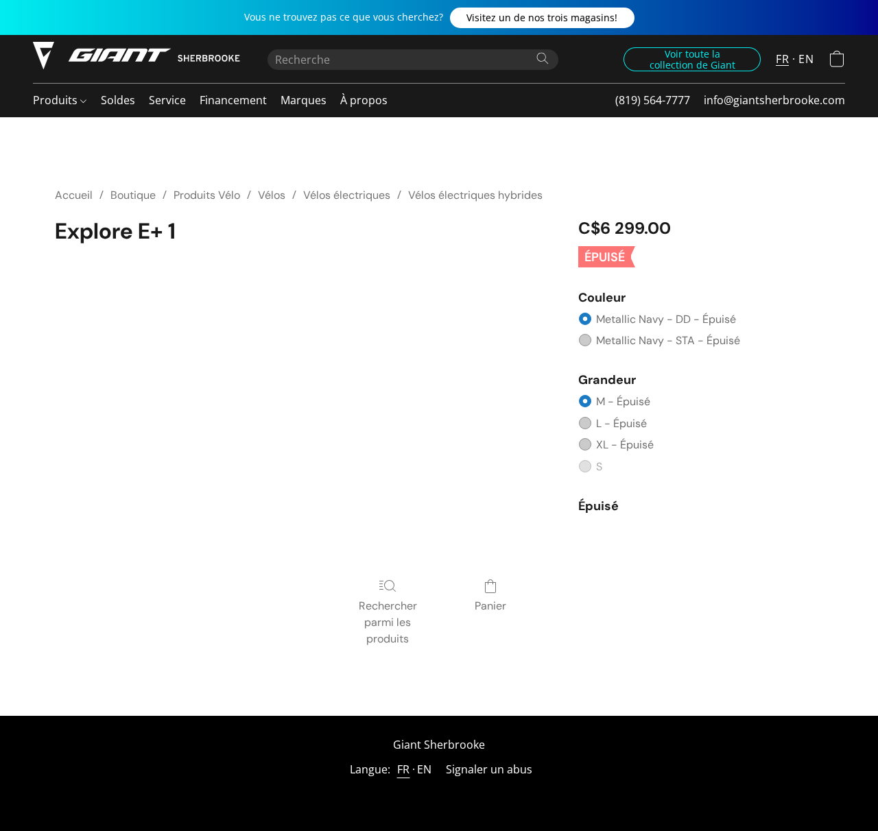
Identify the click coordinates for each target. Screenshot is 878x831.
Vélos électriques (346, 195)
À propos (364, 100)
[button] (542, 18)
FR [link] (403, 769)
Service (167, 100)
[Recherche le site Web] (542, 58)
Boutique (133, 195)
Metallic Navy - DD (666, 319)
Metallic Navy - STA (668, 340)
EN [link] (424, 769)
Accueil (74, 195)
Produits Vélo (207, 195)
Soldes (118, 100)
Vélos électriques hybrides (475, 195)
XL (625, 444)
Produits (56, 100)
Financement (233, 100)
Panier (490, 606)
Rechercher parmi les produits (388, 622)
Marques (304, 100)
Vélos (271, 195)
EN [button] (806, 59)
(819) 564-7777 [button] (652, 100)
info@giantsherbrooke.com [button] (774, 100)
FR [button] (782, 59)
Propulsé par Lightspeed (439, 794)
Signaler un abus (489, 769)
